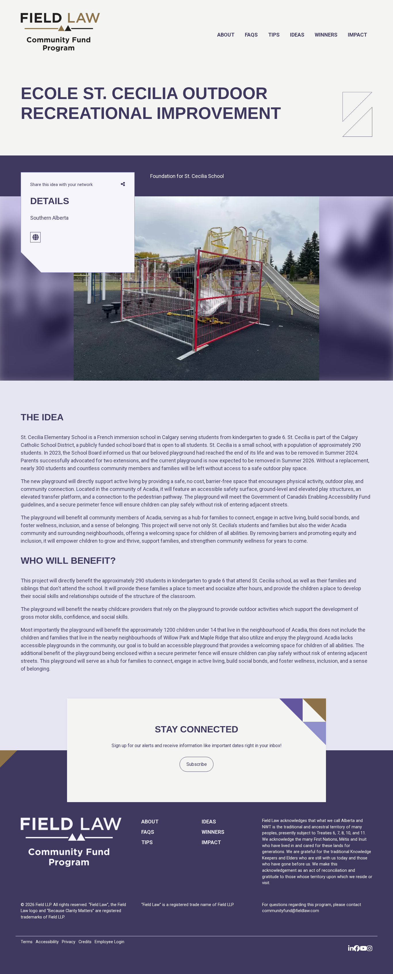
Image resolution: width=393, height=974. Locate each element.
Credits (85, 941)
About (225, 35)
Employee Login (109, 941)
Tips (274, 35)
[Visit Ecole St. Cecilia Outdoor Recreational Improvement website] (35, 237)
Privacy (68, 941)
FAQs (251, 35)
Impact (357, 35)
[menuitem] (226, 35)
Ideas (297, 35)
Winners (326, 35)
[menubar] (256, 35)
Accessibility (47, 941)
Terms (27, 941)
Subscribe (196, 764)
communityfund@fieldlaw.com (290, 910)
